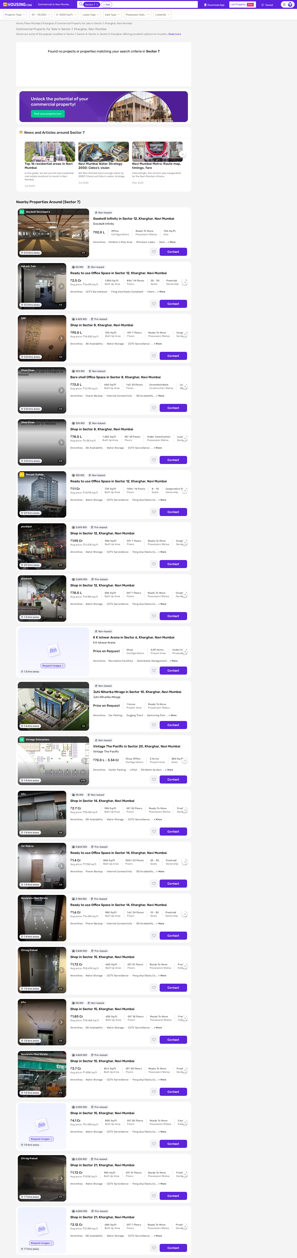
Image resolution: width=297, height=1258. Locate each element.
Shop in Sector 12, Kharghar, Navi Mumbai (102, 533)
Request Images (51, 665)
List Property (242, 4)
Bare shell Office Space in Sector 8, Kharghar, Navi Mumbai (115, 377)
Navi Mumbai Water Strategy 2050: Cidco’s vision (100, 166)
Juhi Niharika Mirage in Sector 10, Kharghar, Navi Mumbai (137, 692)
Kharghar (48, 23)
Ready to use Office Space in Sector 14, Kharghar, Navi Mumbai (118, 853)
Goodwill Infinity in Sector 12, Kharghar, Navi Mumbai (133, 218)
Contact (173, 252)
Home (19, 23)
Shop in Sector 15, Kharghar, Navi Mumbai (102, 957)
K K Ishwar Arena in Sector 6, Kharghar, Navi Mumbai (133, 637)
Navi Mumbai (33, 23)
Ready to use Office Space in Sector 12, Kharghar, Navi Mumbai (118, 273)
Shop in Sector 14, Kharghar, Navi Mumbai (102, 801)
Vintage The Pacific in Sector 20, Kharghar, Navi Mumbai (136, 746)
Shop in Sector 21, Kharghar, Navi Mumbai (102, 1165)
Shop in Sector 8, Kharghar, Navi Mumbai (101, 325)
